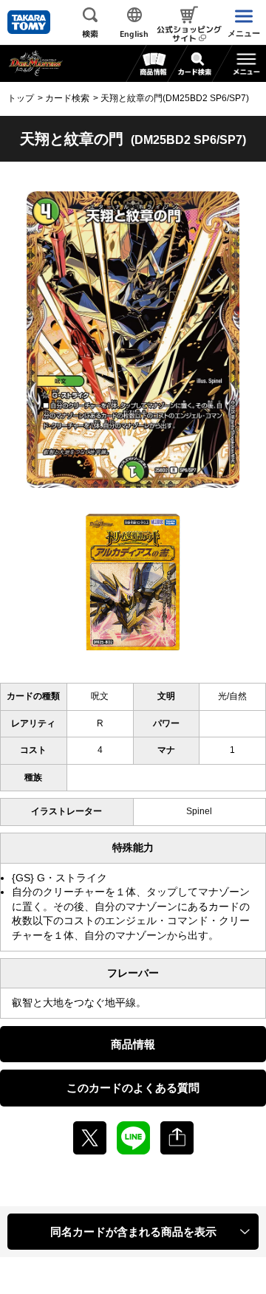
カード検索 (67, 98)
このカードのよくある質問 (133, 1087)
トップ (20, 98)
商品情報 (133, 1044)
